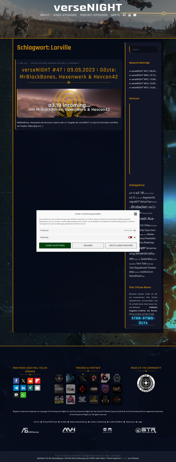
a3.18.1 (146, 193)
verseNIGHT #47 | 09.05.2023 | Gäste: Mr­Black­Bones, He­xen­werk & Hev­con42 (69, 73)
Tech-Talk (141, 263)
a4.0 (141, 198)
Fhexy (147, 225)
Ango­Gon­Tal (149, 197)
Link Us (36, 421)
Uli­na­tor (137, 272)
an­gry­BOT (134, 201)
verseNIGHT (74, 63)
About (45, 15)
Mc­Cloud (140, 238)
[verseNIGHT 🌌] (88, 7)
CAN (150, 207)
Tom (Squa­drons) (138, 267)
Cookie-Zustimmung (98, 421)
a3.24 (137, 198)
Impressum (130, 421)
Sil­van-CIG (137, 259)
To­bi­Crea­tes (150, 264)
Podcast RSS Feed (50, 421)
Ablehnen (88, 245)
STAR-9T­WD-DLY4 (143, 320)
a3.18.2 (151, 193)
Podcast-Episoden (93, 15)
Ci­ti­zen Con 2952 (147, 213)
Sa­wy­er (140, 247)
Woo (143, 276)
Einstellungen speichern (121, 245)
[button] (135, 214)
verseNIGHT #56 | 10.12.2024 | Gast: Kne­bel (153, 75)
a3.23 (132, 197)
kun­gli (141, 235)
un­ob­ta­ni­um (146, 272)
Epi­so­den (52, 63)
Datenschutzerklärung (78, 421)
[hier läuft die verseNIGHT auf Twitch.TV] (124, 15)
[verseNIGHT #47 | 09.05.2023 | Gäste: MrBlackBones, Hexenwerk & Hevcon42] (69, 103)
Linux (145, 235)
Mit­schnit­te (62, 63)
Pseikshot (150, 238)
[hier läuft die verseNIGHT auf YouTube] (130, 15)
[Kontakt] (135, 15)
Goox (147, 230)
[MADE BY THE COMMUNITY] (146, 383)
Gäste (115, 15)
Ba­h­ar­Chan (146, 201)
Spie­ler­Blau (147, 259)
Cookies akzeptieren (55, 245)
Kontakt (63, 421)
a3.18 (140, 192)
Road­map (149, 242)
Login (140, 421)
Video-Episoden (65, 15)
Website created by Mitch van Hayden (104, 455)
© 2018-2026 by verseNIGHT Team (71, 455)
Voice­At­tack (135, 276)
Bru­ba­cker (139, 207)
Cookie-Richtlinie (116, 421)
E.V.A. (141, 225)
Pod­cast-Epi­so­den (39, 63)
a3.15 (132, 193)
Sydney (124, 458)
